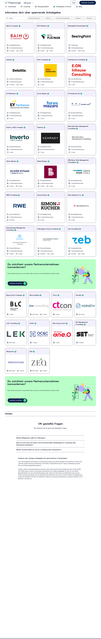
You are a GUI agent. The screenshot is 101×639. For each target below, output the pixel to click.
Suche (11, 18)
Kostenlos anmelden (87, 3)
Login (74, 3)
